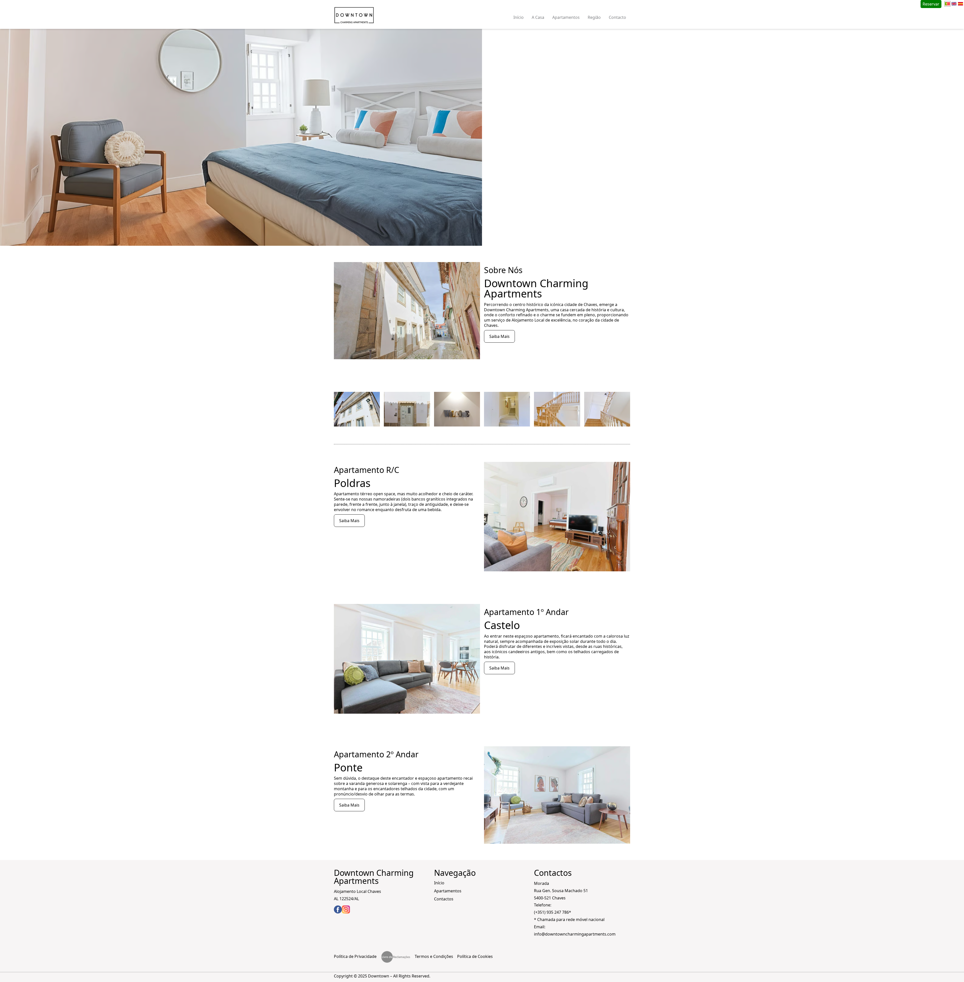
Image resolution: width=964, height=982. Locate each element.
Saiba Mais (499, 336)
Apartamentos (566, 17)
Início (518, 17)
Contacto (617, 17)
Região (594, 17)
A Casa (538, 17)
